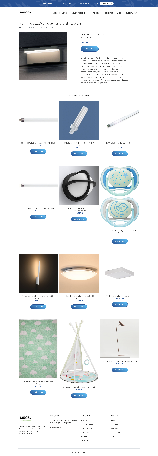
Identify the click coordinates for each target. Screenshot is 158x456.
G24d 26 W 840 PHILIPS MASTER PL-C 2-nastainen (79, 144)
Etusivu (22, 27)
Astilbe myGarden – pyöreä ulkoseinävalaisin (79, 209)
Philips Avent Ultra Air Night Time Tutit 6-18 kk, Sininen (120, 232)
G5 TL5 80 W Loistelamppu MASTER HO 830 (38, 143)
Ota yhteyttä (116, 424)
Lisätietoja (89, 49)
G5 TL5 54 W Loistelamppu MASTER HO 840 (38, 208)
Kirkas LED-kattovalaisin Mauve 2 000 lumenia (79, 297)
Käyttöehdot (116, 428)
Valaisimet (108, 13)
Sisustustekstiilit (78, 13)
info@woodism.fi (56, 428)
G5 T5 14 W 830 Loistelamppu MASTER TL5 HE (119, 144)
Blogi (119, 13)
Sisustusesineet (86, 428)
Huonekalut (94, 13)
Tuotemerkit (131, 13)
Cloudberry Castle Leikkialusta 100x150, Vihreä (38, 383)
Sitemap (114, 436)
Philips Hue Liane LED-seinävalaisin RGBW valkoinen (38, 297)
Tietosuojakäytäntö (118, 432)
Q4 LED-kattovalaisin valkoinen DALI (120, 296)
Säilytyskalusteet (60, 13)
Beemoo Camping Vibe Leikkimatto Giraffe (79, 387)
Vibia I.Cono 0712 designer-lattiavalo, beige (120, 361)
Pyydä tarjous (107, 3)
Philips (102, 34)
